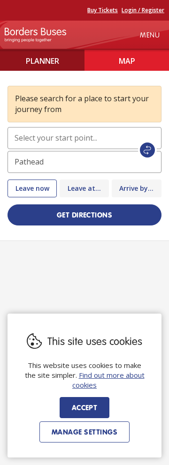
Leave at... (84, 188)
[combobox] (84, 138)
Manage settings (84, 431)
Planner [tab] (42, 61)
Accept (85, 407)
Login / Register (143, 10)
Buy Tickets (102, 10)
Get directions (85, 214)
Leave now (32, 188)
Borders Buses (35, 35)
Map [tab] (127, 61)
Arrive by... (136, 188)
